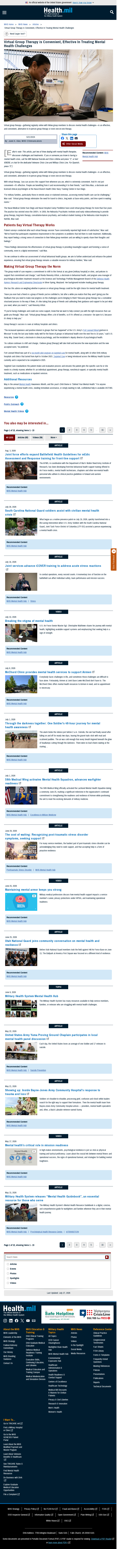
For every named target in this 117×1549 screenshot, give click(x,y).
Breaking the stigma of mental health (29, 621)
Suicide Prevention (38, 1070)
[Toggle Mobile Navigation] (4, 13)
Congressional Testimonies (99, 1341)
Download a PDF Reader (101, 1539)
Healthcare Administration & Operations (55, 1368)
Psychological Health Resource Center (46, 1231)
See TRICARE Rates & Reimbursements (13, 1465)
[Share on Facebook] (62, 138)
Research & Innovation (57, 1403)
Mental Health (25, 384)
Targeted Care (59, 356)
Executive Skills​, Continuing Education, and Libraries (35, 1362)
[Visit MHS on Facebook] (16, 1321)
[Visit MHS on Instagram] (5, 1321)
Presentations (99, 1374)
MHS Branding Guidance (9, 1358)
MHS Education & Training (35, 1331)
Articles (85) (23, 437)
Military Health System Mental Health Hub (31, 996)
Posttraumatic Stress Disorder (19, 870)
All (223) (9, 437)
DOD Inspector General (17, 1514)
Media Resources (78, 1353)
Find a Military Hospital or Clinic (12, 1429)
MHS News (76, 1329)
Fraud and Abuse (69, 1509)
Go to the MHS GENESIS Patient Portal (10, 1437)
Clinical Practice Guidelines (100, 1334)
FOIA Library (98, 1350)
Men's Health (53, 1407)
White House (51, 1520)
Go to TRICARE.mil (11, 1423)
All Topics (52, 1336)
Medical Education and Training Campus (35, 1371)
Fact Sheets (98, 1346)
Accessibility (89, 1509)
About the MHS (11, 1329)
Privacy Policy (30, 1509)
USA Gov (102, 1514)
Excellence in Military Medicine (43, 814)
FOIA (104, 1509)
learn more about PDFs (57, 1542)
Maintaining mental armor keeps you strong (33, 890)
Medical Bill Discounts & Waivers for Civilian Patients (57, 1392)
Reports (96, 1382)
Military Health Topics (56, 1331)
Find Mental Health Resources (11, 1472)
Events (13, 1269)
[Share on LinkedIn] (71, 138)
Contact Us (8, 1363)
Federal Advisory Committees (10, 1346)
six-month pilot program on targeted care (48, 353)
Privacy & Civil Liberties (58, 1399)
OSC (66, 1520)
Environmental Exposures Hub (54, 1359)
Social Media (76, 1349)
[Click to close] (114, 551)
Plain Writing (86, 1514)
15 (102, 430)
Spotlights (14, 1278)
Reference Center (102, 1329)
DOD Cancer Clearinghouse (54, 1341)
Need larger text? (17, 33)
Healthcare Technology (57, 1385)
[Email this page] (76, 138)
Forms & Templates (101, 1355)
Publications (98, 1378)
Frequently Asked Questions (100, 1360)
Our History (8, 1352)
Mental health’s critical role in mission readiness (36, 1145)
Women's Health (55, 1411)
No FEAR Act (49, 1509)
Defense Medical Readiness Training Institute (34, 1352)
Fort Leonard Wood (91, 330)
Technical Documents (102, 1386)
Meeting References (101, 1366)
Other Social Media (74, 143)
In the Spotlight (77, 1345)
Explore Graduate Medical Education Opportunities (11, 1487)
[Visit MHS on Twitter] (22, 1321)
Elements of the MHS (12, 1337)
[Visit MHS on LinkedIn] (11, 1321)
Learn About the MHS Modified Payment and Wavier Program (12, 1447)
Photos (13, 1273)
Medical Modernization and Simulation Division (35, 1378)
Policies (96, 1370)
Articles (13, 1264)
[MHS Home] (21, 1316)
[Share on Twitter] (67, 138)
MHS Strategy (9, 1341)
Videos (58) (38, 437)
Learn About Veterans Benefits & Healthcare (12, 1455)
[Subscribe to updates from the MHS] (33, 1321)
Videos (13, 1283)
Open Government (65, 1514)
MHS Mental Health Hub (95, 154)
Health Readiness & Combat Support (56, 1376)
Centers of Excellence (57, 1381)
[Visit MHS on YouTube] (28, 1321)
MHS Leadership (10, 1333)
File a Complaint (10, 1494)
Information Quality (42, 1514)
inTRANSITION (72, 1231)
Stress (33, 601)
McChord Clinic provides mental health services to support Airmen (48, 672)
